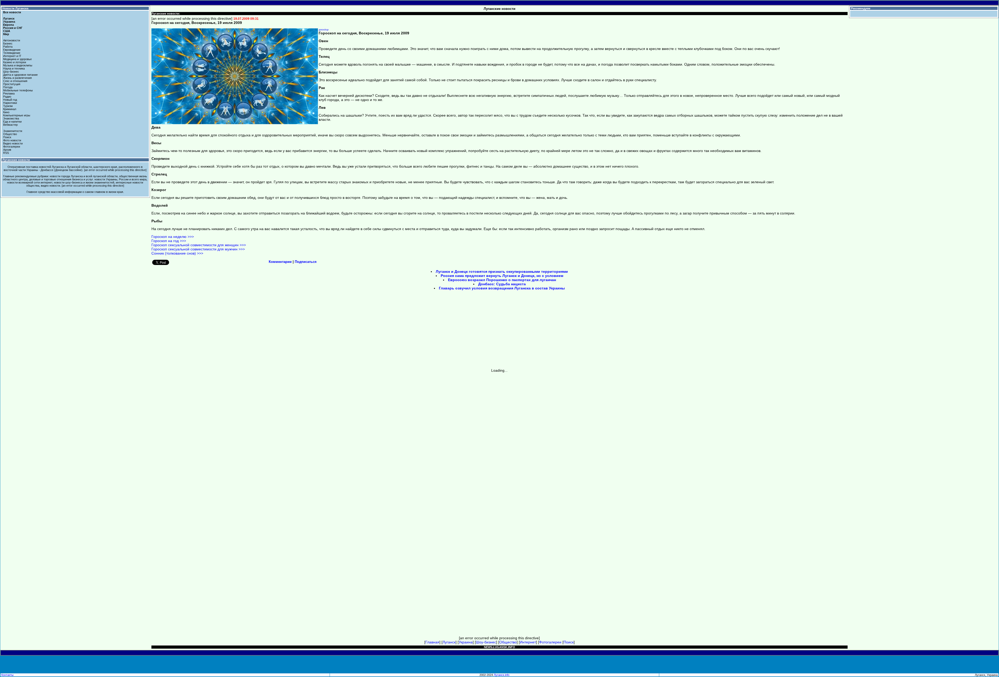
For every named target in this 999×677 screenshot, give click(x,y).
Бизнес (7, 43)
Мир (6, 34)
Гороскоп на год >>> (168, 241)
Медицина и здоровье (17, 59)
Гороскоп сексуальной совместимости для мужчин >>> (198, 249)
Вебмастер (10, 124)
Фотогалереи (11, 146)
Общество (10, 134)
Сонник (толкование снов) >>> (177, 253)
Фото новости (12, 140)
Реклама (9, 93)
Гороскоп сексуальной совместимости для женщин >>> (198, 245)
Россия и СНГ (12, 27)
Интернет (528, 642)
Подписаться (306, 262)
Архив (7, 149)
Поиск (7, 137)
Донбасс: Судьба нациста (502, 284)
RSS (6, 152)
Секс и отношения (15, 81)
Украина (9, 21)
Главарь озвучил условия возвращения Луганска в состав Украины (502, 288)
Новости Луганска (15, 8)
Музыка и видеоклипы (17, 65)
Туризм (8, 105)
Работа (7, 46)
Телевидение (11, 52)
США (6, 31)
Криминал (9, 109)
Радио (7, 96)
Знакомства (11, 118)
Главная (432, 642)
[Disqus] (499, 437)
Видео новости (13, 143)
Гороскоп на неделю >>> (172, 237)
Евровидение (12, 49)
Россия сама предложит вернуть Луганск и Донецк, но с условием (502, 276)
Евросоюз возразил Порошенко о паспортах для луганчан (502, 280)
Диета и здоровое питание (20, 74)
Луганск (9, 18)
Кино (6, 112)
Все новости (12, 12)
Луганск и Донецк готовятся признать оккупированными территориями (502, 271)
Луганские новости (16, 159)
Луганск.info (501, 674)
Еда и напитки (12, 121)
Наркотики (10, 102)
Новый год (10, 99)
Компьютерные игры (16, 115)
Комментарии (280, 262)
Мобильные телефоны (18, 90)
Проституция (11, 84)
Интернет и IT (12, 56)
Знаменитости (12, 130)
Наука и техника (14, 68)
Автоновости (11, 40)
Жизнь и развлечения (17, 77)
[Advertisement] (455, 331)
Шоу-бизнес (11, 71)
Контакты (7, 674)
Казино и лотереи (14, 62)
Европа (8, 24)
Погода (7, 87)
